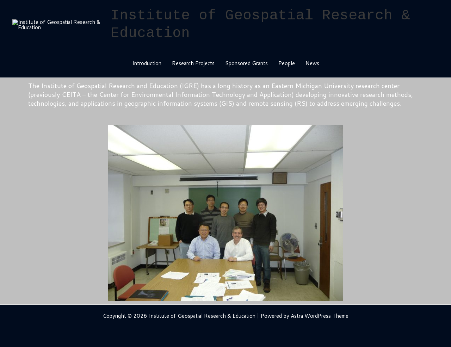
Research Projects (193, 63)
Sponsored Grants (246, 63)
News (312, 63)
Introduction (146, 63)
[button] (35, 213)
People (286, 63)
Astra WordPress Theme (319, 316)
